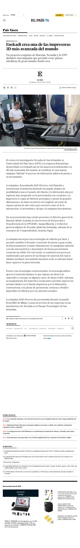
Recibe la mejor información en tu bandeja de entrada (25, 318)
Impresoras (42, 328)
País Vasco (10, 30)
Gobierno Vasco (22, 35)
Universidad (51, 328)
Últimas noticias (59, 35)
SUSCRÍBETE (59, 15)
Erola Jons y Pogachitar (12, 462)
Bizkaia (36, 35)
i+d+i (25, 328)
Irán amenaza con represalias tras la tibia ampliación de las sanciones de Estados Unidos (39, 437)
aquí (49, 338)
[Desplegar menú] (4, 20)
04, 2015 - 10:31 (44, 82)
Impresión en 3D (11, 41)
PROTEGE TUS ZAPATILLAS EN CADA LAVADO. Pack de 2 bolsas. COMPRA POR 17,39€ (67, 517)
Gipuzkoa (42, 35)
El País (40, 80)
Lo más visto (7, 446)
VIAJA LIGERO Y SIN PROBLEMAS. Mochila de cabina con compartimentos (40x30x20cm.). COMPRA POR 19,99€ (67, 507)
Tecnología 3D (33, 328)
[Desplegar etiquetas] (72, 328)
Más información (11, 338)
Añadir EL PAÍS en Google (69, 87)
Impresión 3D (18, 328)
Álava (30, 35)
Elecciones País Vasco (9, 35)
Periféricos (60, 328)
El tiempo (50, 35)
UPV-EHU (9, 328)
